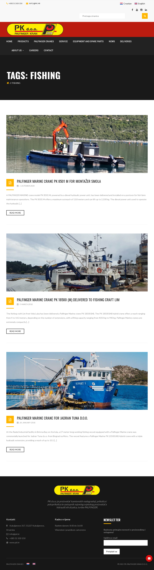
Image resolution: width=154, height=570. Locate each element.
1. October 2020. (27, 186)
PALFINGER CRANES (14, 564)
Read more (15, 213)
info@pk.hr (34, 3)
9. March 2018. (26, 304)
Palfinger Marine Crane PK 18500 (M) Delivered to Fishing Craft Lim (68, 299)
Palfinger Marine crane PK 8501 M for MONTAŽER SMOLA (59, 181)
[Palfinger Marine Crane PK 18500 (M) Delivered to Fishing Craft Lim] (77, 262)
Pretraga (145, 16)
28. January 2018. (27, 422)
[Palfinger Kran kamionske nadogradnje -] (35, 29)
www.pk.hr (14, 542)
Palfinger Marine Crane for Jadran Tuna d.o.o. (52, 418)
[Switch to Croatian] (28, 564)
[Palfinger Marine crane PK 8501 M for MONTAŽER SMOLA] (77, 144)
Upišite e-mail (110, 538)
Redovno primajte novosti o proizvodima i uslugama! (124, 531)
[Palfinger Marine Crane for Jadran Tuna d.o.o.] (77, 381)
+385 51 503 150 (15, 3)
